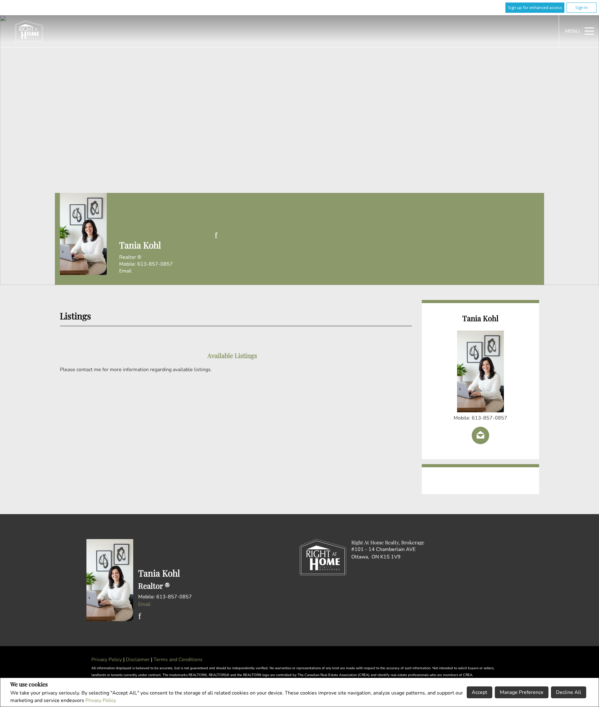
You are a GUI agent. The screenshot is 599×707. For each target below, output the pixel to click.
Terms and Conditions (177, 659)
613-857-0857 (155, 264)
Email (125, 271)
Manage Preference (521, 692)
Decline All (568, 692)
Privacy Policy (100, 700)
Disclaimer (138, 659)
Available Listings (232, 355)
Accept (479, 692)
